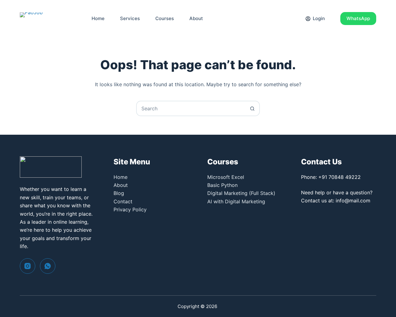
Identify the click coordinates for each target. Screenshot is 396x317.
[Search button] (252, 108)
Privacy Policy (130, 209)
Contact (123, 201)
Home (98, 18)
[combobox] (191, 108)
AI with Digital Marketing (236, 201)
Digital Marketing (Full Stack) (241, 193)
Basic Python (222, 185)
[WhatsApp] (47, 266)
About (196, 18)
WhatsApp (358, 18)
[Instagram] (27, 266)
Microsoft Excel (225, 177)
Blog (119, 193)
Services (130, 18)
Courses (164, 18)
